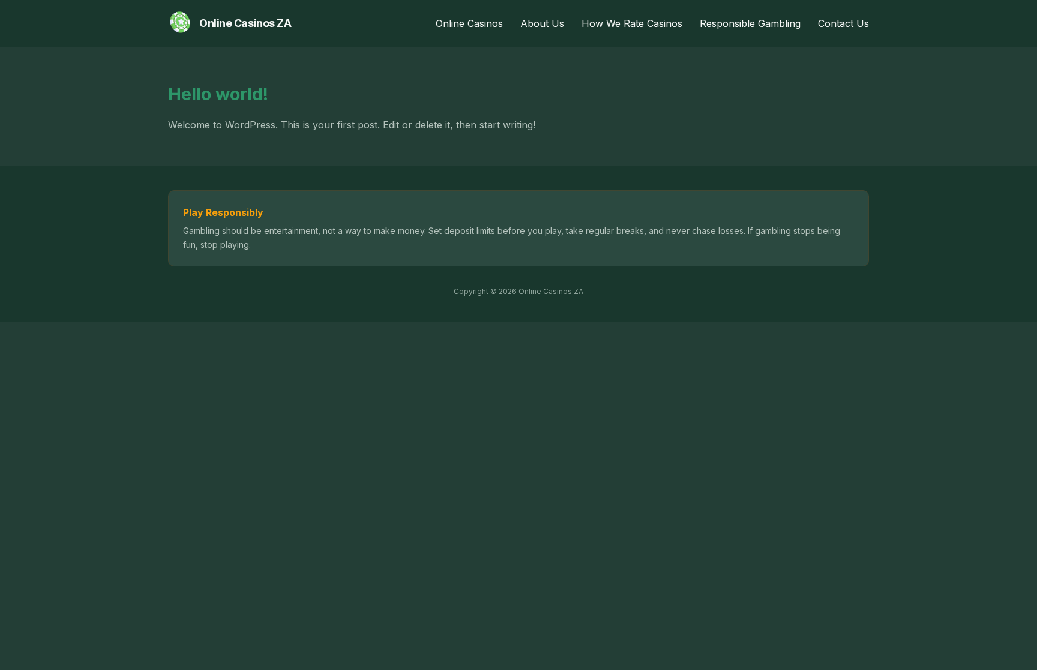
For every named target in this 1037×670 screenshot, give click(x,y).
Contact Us (843, 23)
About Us (542, 23)
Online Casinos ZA (245, 23)
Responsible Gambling (750, 23)
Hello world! (218, 93)
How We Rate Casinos (632, 23)
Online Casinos (469, 23)
